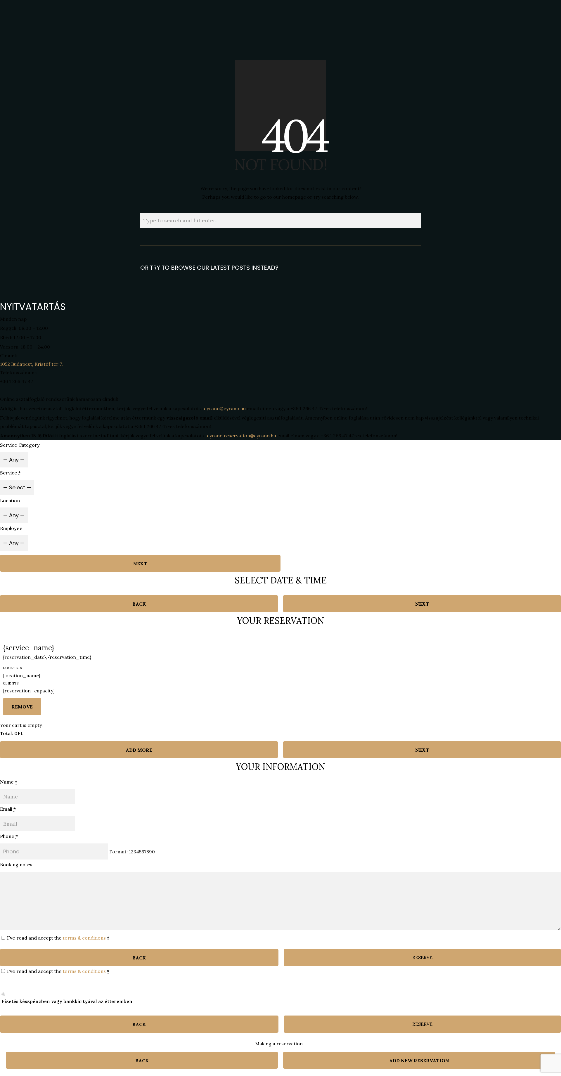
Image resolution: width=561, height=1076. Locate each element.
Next (140, 563)
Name (8, 782)
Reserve (422, 957)
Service (10, 473)
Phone (9, 836)
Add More (139, 750)
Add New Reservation (419, 1060)
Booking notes (16, 864)
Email (8, 809)
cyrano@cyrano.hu (225, 408)
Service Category (20, 445)
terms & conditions (84, 938)
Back (139, 604)
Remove (22, 707)
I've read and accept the (57, 938)
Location (10, 500)
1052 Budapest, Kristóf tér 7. (31, 364)
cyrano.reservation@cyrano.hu (241, 436)
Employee (11, 528)
